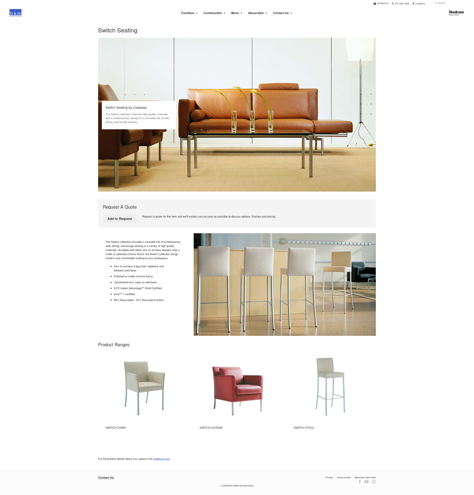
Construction (212, 13)
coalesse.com (161, 459)
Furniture (187, 13)
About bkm (256, 13)
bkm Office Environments (240, 485)
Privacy (329, 477)
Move (235, 13)
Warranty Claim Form (365, 477)
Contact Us (382, 3)
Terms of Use (343, 477)
